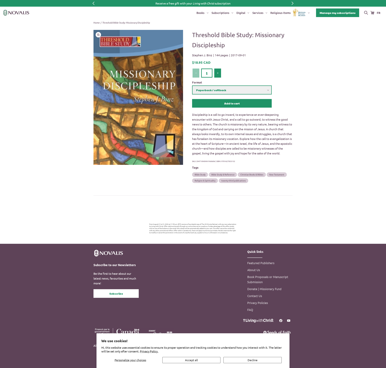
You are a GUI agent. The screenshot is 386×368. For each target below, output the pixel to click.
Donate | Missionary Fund (264, 289)
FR (378, 13)
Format (197, 82)
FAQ (250, 310)
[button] (201, 13)
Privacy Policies (257, 303)
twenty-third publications (233, 180)
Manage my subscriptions (338, 13)
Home (96, 22)
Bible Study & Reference (222, 174)
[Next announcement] (292, 3)
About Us (253, 270)
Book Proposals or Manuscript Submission (267, 279)
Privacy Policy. (149, 351)
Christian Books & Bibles (251, 174)
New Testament (276, 174)
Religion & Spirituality (205, 180)
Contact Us (254, 296)
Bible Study (200, 174)
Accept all (191, 360)
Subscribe (116, 293)
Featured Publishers (260, 263)
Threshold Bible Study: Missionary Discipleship (126, 22)
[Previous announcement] (93, 3)
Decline (253, 360)
